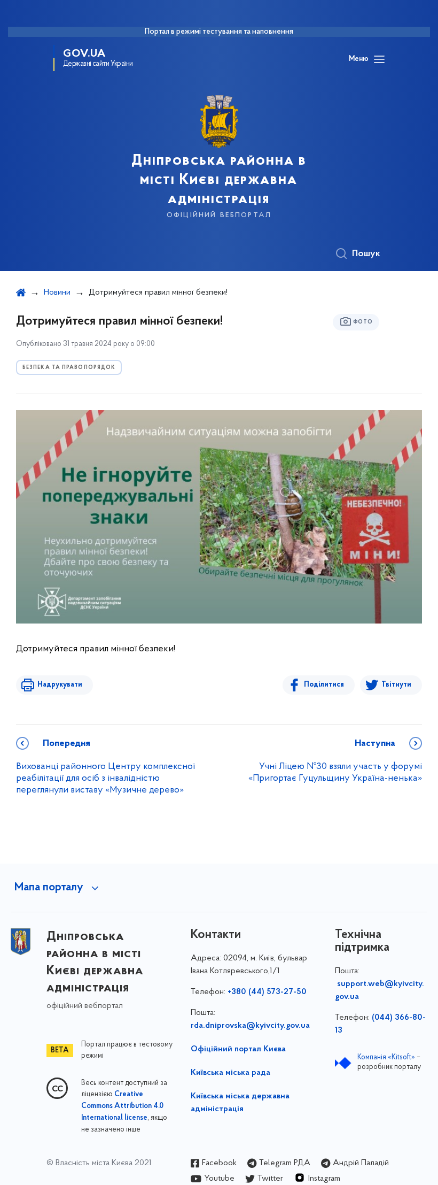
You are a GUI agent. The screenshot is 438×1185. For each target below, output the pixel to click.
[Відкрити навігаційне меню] (379, 59)
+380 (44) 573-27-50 (267, 992)
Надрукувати (59, 685)
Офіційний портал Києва (238, 1049)
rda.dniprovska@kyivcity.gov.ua (250, 1025)
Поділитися (324, 685)
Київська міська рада (230, 1072)
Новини (57, 292)
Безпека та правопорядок (68, 368)
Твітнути (396, 685)
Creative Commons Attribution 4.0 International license (122, 1106)
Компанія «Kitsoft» (386, 1057)
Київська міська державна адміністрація (240, 1102)
